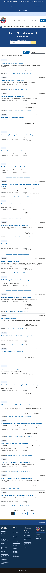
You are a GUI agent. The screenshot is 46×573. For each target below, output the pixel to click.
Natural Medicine (6, 244)
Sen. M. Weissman (27, 290)
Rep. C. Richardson (15, 505)
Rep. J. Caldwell (9, 254)
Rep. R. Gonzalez (9, 236)
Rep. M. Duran (15, 236)
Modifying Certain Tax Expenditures (12, 63)
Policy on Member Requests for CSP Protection (27, 543)
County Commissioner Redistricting (12, 351)
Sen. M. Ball (23, 73)
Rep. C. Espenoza (9, 488)
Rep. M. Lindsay (9, 455)
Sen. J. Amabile (20, 89)
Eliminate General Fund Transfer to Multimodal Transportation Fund (22, 423)
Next (23, 517)
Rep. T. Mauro (8, 397)
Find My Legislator (32, 14)
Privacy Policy (15, 545)
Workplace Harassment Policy (16, 556)
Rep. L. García (14, 290)
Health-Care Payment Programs (11, 369)
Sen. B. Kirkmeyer (27, 89)
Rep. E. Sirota (14, 89)
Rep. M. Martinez (27, 177)
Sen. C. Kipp (29, 328)
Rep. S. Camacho (16, 328)
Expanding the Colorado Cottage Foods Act (14, 225)
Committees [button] (16, 26)
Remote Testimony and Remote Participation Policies (16, 537)
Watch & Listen (42, 14)
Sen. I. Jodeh (27, 143)
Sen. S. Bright (15, 177)
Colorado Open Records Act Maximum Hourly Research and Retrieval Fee (4, 540)
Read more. (36, 2)
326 (33, 513)
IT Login (25, 547)
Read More (38, 6)
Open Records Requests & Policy (16, 542)
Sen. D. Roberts (29, 73)
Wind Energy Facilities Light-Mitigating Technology (17, 495)
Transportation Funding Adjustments (12, 117)
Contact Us (39, 538)
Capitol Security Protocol (4, 534)
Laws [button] (5, 26)
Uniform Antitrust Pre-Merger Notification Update (16, 478)
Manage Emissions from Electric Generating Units (16, 336)
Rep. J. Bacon (8, 143)
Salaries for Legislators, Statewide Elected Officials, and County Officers (5, 554)
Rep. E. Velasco (8, 290)
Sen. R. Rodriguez (22, 236)
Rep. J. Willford (8, 344)
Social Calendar (27, 535)
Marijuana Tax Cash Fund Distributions (13, 96)
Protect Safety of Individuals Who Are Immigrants (16, 280)
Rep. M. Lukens (22, 159)
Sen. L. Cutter (29, 344)
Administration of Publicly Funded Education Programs (18, 405)
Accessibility (3, 531)
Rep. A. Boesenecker (17, 73)
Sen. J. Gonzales (21, 143)
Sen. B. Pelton (29, 236)
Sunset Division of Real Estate (10, 261)
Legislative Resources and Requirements (4, 547)
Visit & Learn (23, 14)
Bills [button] (1, 26)
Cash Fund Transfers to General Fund (12, 80)
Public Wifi (15, 548)
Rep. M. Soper (14, 143)
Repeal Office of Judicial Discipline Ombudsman (15, 462)
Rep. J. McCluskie (23, 218)
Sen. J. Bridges (20, 110)
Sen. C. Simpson (16, 159)
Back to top (41, 522)
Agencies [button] (44, 26)
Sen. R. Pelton (26, 254)
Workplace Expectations (15, 552)
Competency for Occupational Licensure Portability (17, 135)
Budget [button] (27, 26)
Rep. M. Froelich (15, 344)
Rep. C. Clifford (15, 362)
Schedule (16, 14)
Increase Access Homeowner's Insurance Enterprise (17, 204)
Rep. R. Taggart (14, 196)
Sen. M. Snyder (21, 362)
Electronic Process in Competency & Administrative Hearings (20, 385)
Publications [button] (37, 26)
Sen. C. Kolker (23, 272)
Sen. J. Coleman (9, 159)
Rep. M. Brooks (17, 272)
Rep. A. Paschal (8, 362)
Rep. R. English (29, 159)
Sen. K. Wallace (21, 455)
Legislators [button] (9, 26)
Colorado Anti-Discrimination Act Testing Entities (16, 297)
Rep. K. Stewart (15, 377)
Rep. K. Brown (8, 89)
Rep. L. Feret (15, 254)
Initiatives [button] (22, 26)
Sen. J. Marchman (15, 218)
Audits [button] (32, 26)
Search (43, 20)
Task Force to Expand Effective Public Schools (15, 167)
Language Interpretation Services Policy (15, 531)
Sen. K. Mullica (8, 218)
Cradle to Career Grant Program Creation (14, 151)
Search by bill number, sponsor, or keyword (18, 40)
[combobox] (38, 52)
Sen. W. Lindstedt (23, 127)
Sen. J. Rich (26, 311)
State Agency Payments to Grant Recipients (14, 443)
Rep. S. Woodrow (9, 73)
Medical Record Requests (9, 318)
